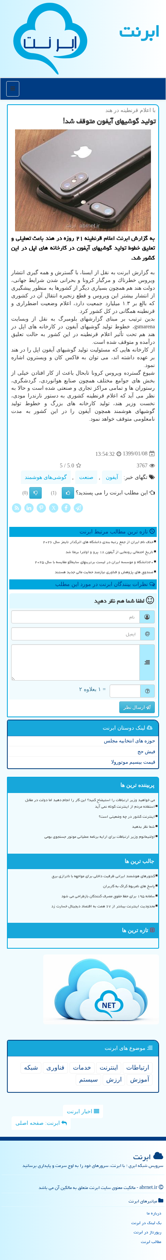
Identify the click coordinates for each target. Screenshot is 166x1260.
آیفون (112, 477)
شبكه (31, 1067)
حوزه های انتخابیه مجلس (129, 741)
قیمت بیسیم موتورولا (133, 762)
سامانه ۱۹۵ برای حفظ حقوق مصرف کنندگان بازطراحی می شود (108, 896)
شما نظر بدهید (143, 826)
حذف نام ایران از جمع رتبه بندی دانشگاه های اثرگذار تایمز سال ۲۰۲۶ (98, 542)
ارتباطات (137, 1067)
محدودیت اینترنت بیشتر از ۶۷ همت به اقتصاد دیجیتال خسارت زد (103, 906)
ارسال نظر (135, 707)
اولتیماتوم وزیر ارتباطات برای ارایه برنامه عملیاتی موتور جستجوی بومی (99, 837)
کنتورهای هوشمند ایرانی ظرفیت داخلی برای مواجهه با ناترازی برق (103, 876)
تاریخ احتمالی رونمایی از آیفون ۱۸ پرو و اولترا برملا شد (109, 552)
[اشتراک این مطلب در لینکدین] (29, 507)
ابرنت (139, 31)
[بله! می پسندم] (68, 493)
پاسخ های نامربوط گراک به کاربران (129, 886)
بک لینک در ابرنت (146, 1223)
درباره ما (154, 1213)
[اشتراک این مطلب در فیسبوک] (66, 507)
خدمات (82, 1067)
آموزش (139, 1079)
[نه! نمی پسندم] (35, 493)
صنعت (86, 477)
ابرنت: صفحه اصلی (38, 1123)
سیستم (88, 1079)
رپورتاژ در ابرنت (147, 1232)
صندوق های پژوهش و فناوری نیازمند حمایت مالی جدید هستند (104, 572)
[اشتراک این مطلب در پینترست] (41, 507)
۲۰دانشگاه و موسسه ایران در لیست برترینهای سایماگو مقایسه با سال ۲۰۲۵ (94, 562)
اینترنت (109, 1067)
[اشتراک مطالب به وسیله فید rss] (16, 507)
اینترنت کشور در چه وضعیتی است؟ (127, 816)
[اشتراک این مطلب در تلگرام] (78, 507)
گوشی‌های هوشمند (46, 477)
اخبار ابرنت (80, 1111)
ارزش (114, 1079)
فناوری (55, 1067)
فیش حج (146, 751)
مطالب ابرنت (151, 1242)
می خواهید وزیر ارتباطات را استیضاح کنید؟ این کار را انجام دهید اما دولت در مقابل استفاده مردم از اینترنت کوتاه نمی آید (90, 803)
